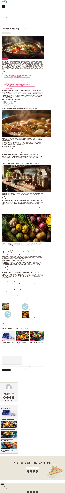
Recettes (6, 17)
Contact (13, 482)
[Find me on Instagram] (10, 397)
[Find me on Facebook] (4, 397)
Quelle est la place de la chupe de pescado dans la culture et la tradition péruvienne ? (18, 80)
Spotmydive (27, 475)
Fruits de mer (7, 10)
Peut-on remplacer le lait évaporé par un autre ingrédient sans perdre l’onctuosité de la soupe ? (22, 86)
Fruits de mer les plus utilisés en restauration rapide (36, 343)
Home (5, 486)
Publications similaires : (10, 88)
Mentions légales (50, 482)
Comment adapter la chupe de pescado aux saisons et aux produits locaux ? (16, 81)
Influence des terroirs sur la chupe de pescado (14, 82)
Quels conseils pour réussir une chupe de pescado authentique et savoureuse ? (17, 84)
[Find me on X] (7, 397)
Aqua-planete (37, 475)
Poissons (6, 13)
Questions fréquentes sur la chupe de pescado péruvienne (15, 85)
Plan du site (56, 482)
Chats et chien (31, 475)
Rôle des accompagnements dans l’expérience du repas (15, 83)
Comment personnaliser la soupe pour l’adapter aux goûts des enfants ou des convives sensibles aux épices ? (24, 87)
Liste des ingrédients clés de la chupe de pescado (14, 76)
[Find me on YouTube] (13, 397)
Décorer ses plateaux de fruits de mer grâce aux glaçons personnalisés (8, 343)
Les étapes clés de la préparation (12, 78)
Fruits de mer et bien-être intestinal (8, 429)
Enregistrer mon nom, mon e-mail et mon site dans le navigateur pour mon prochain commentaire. (20, 368)
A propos (59, 482)
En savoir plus (8, 400)
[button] (3, 21)
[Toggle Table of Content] (2, 73)
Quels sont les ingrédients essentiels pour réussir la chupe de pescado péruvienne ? (17, 75)
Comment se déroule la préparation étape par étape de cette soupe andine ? (17, 77)
